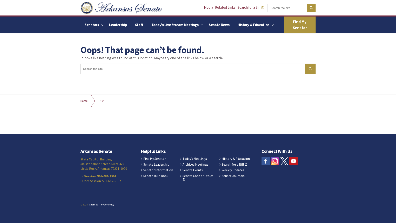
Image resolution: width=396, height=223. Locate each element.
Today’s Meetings (195, 159)
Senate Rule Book (155, 176)
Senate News (219, 24)
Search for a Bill (248, 7)
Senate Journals (233, 176)
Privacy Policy (107, 204)
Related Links (225, 7)
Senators (92, 24)
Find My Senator (300, 24)
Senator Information (158, 170)
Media (208, 7)
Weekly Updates (233, 170)
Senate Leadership (156, 164)
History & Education (253, 24)
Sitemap (93, 204)
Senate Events (193, 170)
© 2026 (84, 204)
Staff (139, 24)
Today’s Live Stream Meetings (174, 24)
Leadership (118, 24)
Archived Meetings (195, 164)
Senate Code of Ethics (198, 176)
